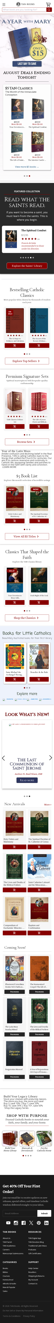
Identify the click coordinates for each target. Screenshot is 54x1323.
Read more (27, 780)
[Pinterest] (39, 1223)
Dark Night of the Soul (39, 595)
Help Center (33, 1268)
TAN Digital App (34, 1238)
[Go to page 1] (24, 354)
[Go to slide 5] (30, 257)
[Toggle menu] (4, 4)
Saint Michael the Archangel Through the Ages (14, 673)
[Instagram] (16, 1223)
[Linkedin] (46, 1223)
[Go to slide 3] (29, 176)
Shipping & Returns (36, 1276)
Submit (44, 1213)
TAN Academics (9, 1245)
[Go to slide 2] (27, 176)
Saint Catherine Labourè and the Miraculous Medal (39, 883)
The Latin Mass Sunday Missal (11, 1027)
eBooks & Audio (9, 1283)
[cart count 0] (48, 5)
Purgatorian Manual (14, 1069)
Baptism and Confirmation (34, 926)
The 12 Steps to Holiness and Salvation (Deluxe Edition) (37, 160)
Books (5, 1268)
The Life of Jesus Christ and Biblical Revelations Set (39, 420)
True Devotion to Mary (34, 230)
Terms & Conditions (11, 1316)
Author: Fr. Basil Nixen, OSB (28, 774)
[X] (31, 1223)
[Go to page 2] (27, 354)
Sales (5, 1291)
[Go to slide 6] (33, 257)
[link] (27, 459)
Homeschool (8, 1279)
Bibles (5, 1272)
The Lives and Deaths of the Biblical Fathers (14, 883)
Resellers (32, 1272)
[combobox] (27, 9)
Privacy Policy (29, 1316)
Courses (6, 1276)
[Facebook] (23, 1223)
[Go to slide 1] (24, 176)
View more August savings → (27, 166)
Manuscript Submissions (13, 1253)
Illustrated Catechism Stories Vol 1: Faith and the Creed (14, 985)
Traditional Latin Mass (37, 1245)
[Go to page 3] (29, 354)
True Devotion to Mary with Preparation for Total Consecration (15, 596)
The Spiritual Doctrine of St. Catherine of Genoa (39, 515)
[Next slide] (50, 758)
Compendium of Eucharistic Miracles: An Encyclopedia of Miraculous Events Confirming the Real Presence (14, 926)
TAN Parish (7, 1242)
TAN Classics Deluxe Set (15, 420)
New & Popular (9, 1287)
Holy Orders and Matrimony (14, 515)
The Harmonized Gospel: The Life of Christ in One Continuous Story (38, 985)
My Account (33, 1279)
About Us (6, 1238)
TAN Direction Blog (36, 1242)
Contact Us (32, 1283)
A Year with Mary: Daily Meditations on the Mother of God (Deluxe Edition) (37, 127)
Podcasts (32, 1249)
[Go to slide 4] (28, 257)
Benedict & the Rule (39, 672)
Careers (6, 1249)
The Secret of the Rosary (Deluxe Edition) (39, 339)
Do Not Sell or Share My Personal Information (23, 1310)
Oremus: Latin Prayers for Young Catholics (16, 160)
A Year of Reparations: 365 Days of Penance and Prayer (39, 1070)
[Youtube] (8, 1223)
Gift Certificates (34, 1253)
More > (47, 804)
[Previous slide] (3, 758)
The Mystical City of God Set (16, 127)
